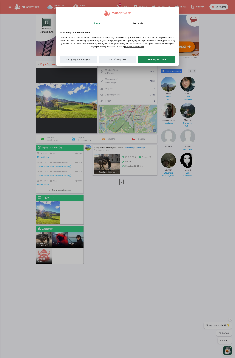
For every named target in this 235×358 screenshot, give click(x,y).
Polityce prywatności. (134, 46)
